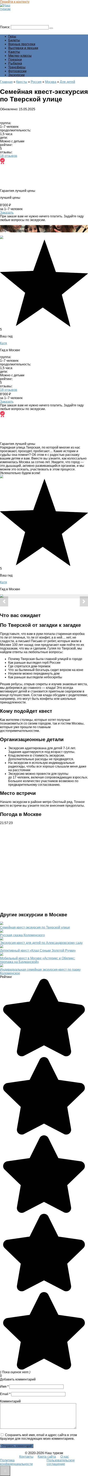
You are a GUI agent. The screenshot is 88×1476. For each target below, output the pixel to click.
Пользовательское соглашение (61, 1462)
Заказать (7, 212)
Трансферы (17, 67)
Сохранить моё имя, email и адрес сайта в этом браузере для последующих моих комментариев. (38, 1436)
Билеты (14, 40)
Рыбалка (15, 63)
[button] (4, 601)
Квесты (14, 52)
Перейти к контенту (14, 1)
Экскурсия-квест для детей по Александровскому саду (41, 943)
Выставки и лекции (23, 48)
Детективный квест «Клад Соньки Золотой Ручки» (38, 950)
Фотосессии (17, 71)
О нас (64, 1456)
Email (5, 1394)
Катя (3, 343)
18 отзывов (8, 156)
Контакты (26, 1456)
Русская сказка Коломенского (22, 935)
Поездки (15, 59)
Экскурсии (16, 75)
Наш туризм (11, 13)
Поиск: (5, 27)
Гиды (12, 36)
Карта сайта (47, 1456)
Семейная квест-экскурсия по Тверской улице (35, 927)
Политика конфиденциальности (16, 1462)
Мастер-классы (20, 56)
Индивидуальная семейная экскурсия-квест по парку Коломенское (40, 971)
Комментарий (10, 1401)
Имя (4, 1386)
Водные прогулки (21, 44)
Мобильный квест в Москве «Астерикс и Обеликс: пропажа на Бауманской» (37, 960)
